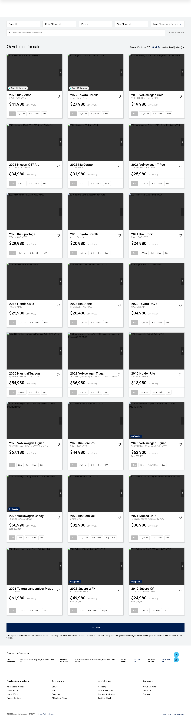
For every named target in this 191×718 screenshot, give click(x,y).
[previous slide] (8, 72)
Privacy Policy (42, 714)
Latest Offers (12, 694)
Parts (54, 690)
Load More (95, 627)
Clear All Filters (177, 32)
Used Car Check (104, 698)
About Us (147, 690)
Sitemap (51, 714)
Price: (84, 24)
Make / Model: (51, 24)
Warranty (101, 686)
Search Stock (12, 690)
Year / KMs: (122, 24)
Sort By (156, 47)
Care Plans (56, 694)
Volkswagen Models (15, 686)
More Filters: (159, 24)
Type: (11, 24)
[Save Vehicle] (58, 97)
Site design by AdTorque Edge (174, 714)
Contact (146, 694)
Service (55, 686)
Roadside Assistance (106, 694)
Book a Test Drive (105, 690)
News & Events (150, 686)
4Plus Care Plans (59, 698)
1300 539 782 (136, 660)
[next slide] (60, 72)
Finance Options (13, 698)
